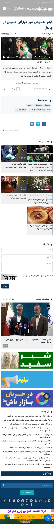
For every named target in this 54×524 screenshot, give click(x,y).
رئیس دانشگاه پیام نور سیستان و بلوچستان (41, 196)
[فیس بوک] (9, 501)
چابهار (29, 105)
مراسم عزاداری (21, 109)
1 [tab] (13, 299)
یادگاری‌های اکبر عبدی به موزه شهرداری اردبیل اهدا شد (30, 424)
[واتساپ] (23, 505)
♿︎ (48, 517)
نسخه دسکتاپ (27, 492)
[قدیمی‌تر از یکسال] (40, 153)
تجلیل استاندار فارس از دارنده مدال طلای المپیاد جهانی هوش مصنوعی (27, 466)
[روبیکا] (40, 501)
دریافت (42, 62)
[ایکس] (45, 501)
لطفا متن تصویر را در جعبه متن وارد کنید (37, 275)
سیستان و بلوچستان (23, 83)
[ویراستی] (14, 501)
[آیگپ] (27, 501)
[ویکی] (27, 505)
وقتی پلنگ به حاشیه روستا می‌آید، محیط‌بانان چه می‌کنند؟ (28, 416)
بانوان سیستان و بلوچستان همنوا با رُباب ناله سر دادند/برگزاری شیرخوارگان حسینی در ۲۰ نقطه (40, 167)
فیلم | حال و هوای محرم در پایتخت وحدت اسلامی (16, 197)
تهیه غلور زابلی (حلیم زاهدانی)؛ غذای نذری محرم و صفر (41, 227)
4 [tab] (3, 299)
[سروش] (18, 501)
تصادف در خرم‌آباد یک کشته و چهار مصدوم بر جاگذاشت (29, 447)
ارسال (5, 286)
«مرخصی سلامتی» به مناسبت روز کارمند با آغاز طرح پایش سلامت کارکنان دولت (26, 429)
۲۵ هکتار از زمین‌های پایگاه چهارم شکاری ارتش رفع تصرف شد (27, 420)
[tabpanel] (27, 326)
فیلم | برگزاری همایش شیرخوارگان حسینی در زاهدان (15, 166)
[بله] (31, 501)
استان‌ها (36, 83)
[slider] (11, 57)
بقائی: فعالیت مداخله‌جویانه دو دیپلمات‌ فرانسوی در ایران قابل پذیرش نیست (28, 341)
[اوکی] (31, 505)
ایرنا (30, 9)
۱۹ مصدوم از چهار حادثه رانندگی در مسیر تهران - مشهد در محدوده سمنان (26, 442)
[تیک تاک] (5, 501)
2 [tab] (10, 299)
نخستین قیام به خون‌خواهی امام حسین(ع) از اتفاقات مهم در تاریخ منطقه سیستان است (40, 202)
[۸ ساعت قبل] (27, 319)
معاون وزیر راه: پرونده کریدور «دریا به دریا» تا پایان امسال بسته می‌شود (26, 453)
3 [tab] (6, 299)
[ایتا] (23, 501)
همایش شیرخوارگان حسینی (39, 109)
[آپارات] (36, 501)
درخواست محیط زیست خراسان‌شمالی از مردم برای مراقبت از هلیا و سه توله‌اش (26, 436)
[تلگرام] (49, 501)
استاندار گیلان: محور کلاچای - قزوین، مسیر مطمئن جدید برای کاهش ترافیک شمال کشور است (27, 459)
